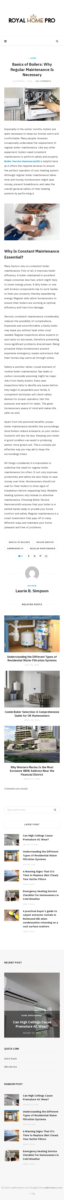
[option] (32, 1005)
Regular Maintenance (42, 548)
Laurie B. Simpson (32, 590)
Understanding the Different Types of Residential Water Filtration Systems (32, 658)
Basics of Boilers (19, 542)
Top (33, 1193)
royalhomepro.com (52, 1187)
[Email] (46, 556)
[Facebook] (28, 556)
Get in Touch (10, 1058)
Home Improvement (32, 1015)
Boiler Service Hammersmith (22, 161)
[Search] (57, 41)
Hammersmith (15, 548)
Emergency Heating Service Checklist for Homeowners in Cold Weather (41, 895)
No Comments (43, 81)
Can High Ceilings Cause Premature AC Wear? (32, 1024)
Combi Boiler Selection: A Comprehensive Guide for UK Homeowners (32, 713)
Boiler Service (45, 542)
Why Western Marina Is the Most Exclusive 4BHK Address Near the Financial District (32, 771)
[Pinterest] (40, 556)
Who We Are (10, 1066)
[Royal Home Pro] (32, 18)
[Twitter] (34, 556)
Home (33, 58)
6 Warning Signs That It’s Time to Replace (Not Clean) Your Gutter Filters (40, 875)
